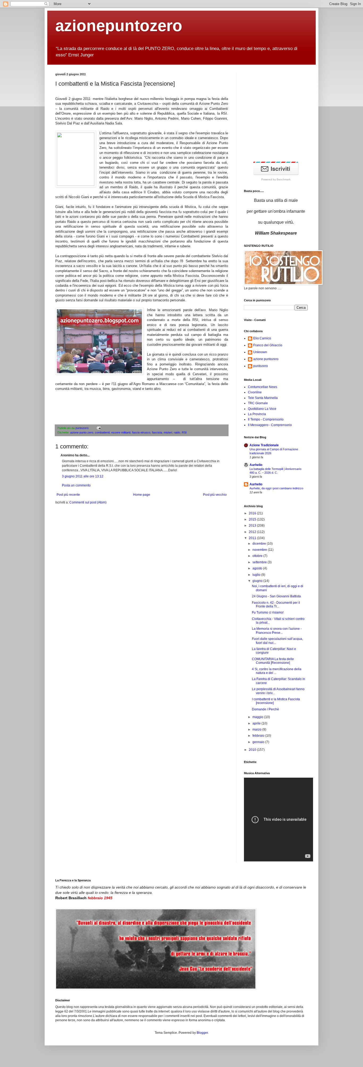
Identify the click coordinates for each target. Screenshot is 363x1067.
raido (177, 432)
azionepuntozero (118, 26)
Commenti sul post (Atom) (88, 502)
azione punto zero (81, 432)
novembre (260, 550)
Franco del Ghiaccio (267, 345)
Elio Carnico (262, 338)
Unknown (260, 352)
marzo (257, 729)
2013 (253, 525)
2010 (253, 750)
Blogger (202, 1033)
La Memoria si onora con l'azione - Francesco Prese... (277, 630)
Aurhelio (256, 465)
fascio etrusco (141, 432)
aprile (256, 723)
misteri (168, 432)
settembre (260, 562)
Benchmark (283, 179)
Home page (141, 495)
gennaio (258, 742)
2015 (253, 519)
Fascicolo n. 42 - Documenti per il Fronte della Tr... (276, 604)
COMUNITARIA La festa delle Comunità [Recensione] (273, 661)
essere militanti (120, 432)
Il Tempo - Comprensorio (266, 419)
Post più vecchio (215, 495)
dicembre (259, 543)
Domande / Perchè (265, 709)
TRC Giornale (258, 403)
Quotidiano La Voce (262, 409)
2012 (253, 532)
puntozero (82, 428)
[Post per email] (98, 428)
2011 (253, 538)
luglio (256, 575)
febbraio (258, 735)
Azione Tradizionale (264, 445)
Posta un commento (76, 485)
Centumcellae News (262, 387)
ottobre (257, 556)
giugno (257, 581)
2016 (253, 513)
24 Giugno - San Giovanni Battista (276, 596)
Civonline (255, 392)
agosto (257, 568)
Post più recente (68, 495)
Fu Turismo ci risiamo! (268, 612)
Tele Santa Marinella (263, 398)
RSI (184, 432)
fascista (157, 432)
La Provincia (257, 414)
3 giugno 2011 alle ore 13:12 (82, 476)
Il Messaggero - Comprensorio (270, 425)
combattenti (102, 432)
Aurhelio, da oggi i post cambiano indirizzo (276, 488)
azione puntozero (265, 359)
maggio (258, 717)
